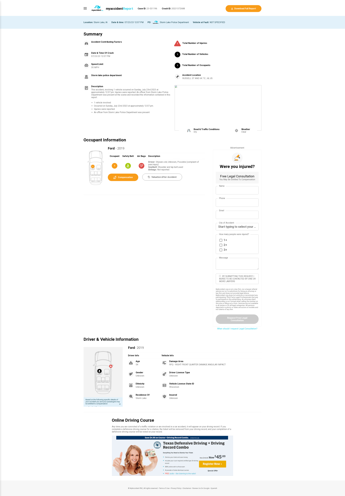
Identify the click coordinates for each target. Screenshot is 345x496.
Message (223, 257)
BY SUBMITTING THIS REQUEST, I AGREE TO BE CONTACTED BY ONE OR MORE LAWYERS (237, 279)
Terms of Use (164, 488)
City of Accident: (226, 222)
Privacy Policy (176, 488)
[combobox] (237, 226)
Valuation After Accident (164, 177)
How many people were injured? (234, 234)
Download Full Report (245, 8)
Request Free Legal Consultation (237, 319)
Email (221, 210)
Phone (222, 198)
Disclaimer (187, 488)
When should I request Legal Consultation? (237, 328)
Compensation (125, 177)
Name (222, 186)
